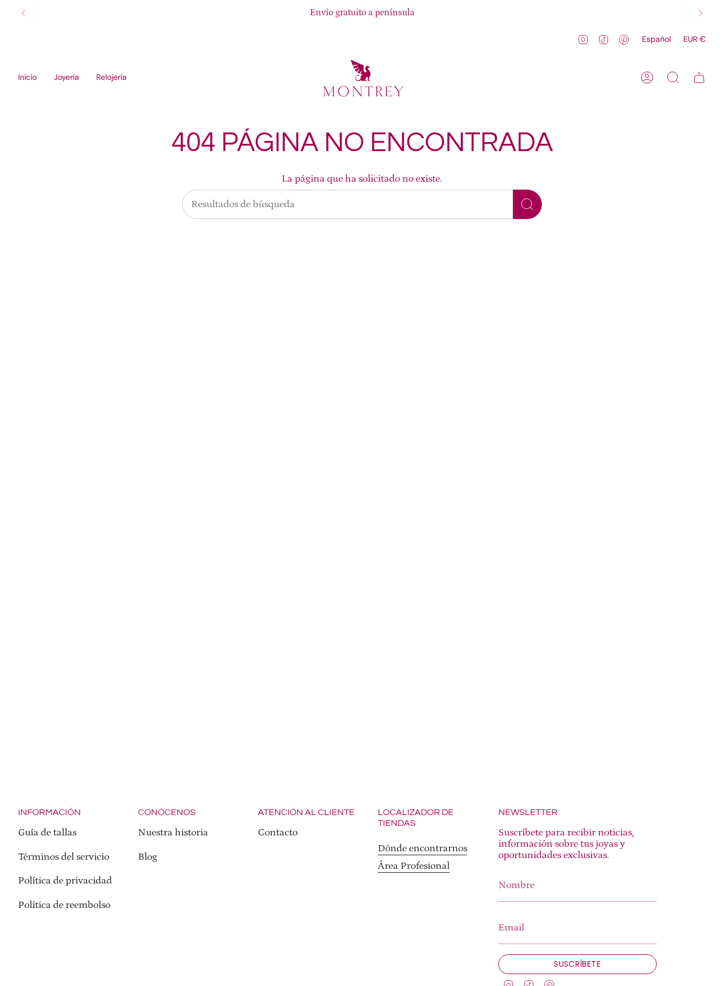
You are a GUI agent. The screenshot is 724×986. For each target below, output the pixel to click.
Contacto (278, 832)
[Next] (701, 13)
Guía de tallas (47, 832)
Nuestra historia (173, 832)
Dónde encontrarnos (422, 848)
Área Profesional (414, 866)
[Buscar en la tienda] (527, 204)
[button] (66, 77)
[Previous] (23, 13)
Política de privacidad (65, 880)
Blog (147, 857)
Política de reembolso (64, 905)
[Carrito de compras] (699, 77)
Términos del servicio (63, 857)
